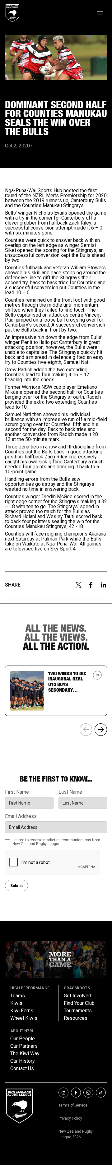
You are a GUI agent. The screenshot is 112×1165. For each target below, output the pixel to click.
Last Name (70, 792)
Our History (22, 1061)
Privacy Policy (70, 1118)
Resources (75, 1018)
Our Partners (24, 1046)
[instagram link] (88, 1093)
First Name (17, 792)
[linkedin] (103, 585)
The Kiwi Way (25, 1053)
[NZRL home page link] (12, 13)
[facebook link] (76, 1093)
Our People (22, 1038)
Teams (17, 995)
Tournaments (78, 1010)
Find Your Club (79, 1003)
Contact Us (22, 1068)
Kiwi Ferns (21, 1010)
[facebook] (91, 585)
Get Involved (77, 995)
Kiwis (16, 1003)
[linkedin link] (63, 1093)
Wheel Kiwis (23, 1018)
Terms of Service (72, 1105)
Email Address (21, 816)
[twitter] (78, 585)
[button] (101, 729)
